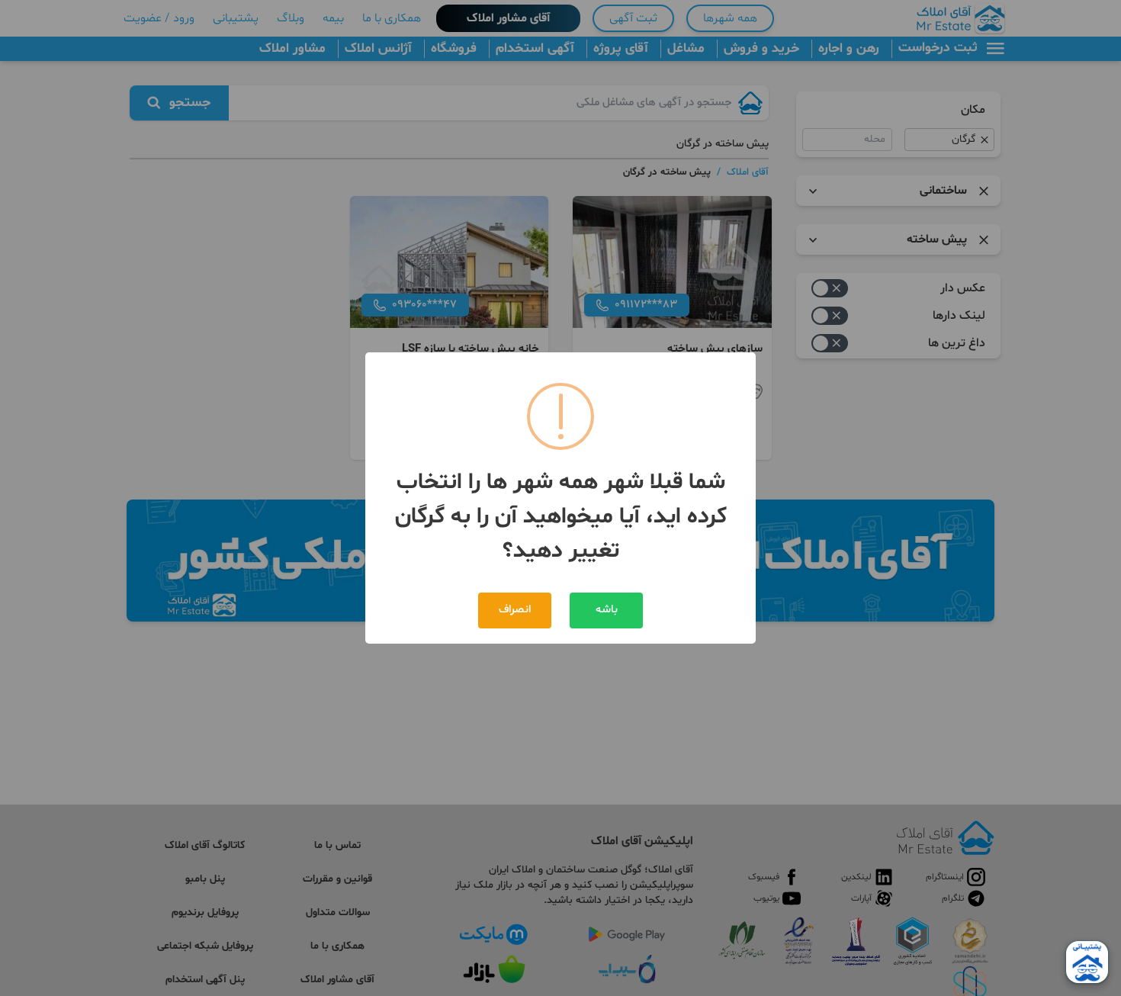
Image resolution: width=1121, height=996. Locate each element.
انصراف (515, 610)
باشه (607, 610)
